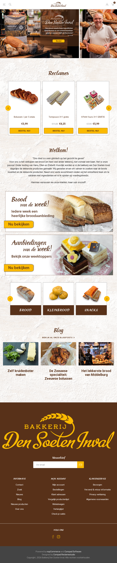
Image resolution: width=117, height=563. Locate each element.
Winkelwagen (58, 504)
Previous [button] (8, 108)
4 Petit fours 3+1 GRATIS (93, 117)
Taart (91, 310)
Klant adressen (58, 494)
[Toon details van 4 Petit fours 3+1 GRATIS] (93, 97)
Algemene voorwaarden (97, 499)
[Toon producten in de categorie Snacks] (25, 293)
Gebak (58, 310)
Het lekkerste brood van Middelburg (96, 373)
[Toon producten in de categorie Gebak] (58, 293)
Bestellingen (58, 489)
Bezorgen (97, 484)
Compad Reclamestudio (64, 554)
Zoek (19, 489)
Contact (19, 484)
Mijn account (58, 484)
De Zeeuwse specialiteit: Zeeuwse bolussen (58, 375)
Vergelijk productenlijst (58, 499)
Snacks (25, 310)
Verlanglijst (58, 509)
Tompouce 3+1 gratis (59, 117)
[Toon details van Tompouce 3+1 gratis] (59, 97)
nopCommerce (53, 551)
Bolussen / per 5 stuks (24, 117)
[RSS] (64, 536)
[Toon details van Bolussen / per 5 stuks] (24, 97)
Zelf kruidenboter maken (21, 373)
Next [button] (109, 108)
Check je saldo (58, 514)
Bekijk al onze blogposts (57, 337)
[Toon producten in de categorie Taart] (91, 293)
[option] (58, 33)
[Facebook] (53, 536)
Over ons (19, 509)
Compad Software (73, 551)
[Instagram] (58, 536)
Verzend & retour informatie (97, 489)
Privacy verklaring (97, 494)
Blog (19, 499)
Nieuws (19, 494)
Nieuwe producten (19, 504)
